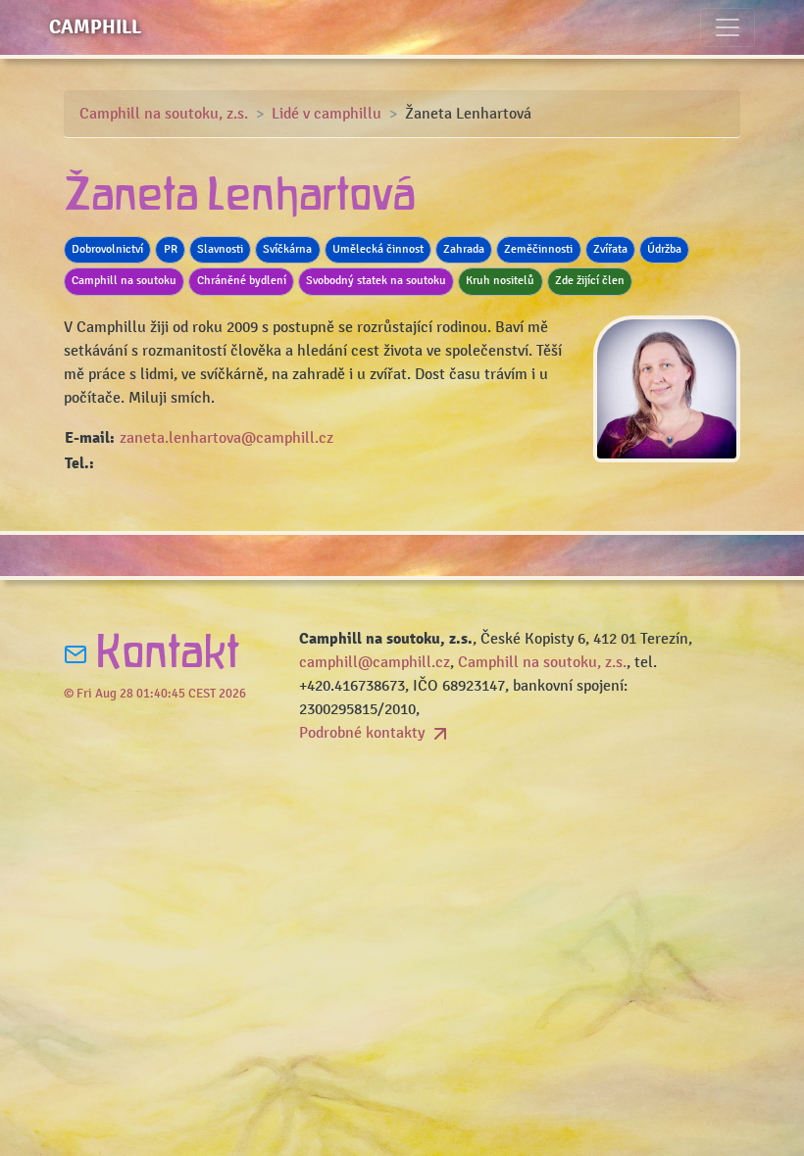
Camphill (95, 27)
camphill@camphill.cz (374, 662)
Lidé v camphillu (326, 113)
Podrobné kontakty (363, 733)
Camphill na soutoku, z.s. (163, 113)
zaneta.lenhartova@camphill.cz (226, 438)
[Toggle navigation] (727, 27)
